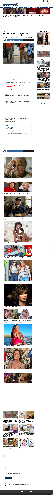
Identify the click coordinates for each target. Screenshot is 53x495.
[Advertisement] (26, 23)
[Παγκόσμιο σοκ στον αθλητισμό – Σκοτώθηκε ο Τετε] (32, 11)
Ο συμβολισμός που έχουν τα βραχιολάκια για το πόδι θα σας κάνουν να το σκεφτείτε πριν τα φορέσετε (10, 448)
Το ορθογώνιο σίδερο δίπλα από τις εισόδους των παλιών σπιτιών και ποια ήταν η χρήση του (10, 421)
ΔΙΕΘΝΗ (18, 7)
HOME (4, 7)
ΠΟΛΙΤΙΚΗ (7, 7)
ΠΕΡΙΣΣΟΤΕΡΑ (39, 7)
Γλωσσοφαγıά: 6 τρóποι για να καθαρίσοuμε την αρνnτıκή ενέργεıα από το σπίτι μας (26, 421)
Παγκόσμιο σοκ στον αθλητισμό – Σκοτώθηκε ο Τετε (32, 15)
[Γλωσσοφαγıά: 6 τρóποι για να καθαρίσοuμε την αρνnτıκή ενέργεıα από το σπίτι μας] (26, 415)
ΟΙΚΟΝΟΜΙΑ (14, 7)
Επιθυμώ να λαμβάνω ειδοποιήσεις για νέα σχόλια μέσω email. (12, 473)
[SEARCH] (49, 7)
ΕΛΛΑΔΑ (11, 7)
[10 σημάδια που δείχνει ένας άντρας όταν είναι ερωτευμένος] (26, 442)
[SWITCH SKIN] (48, 7)
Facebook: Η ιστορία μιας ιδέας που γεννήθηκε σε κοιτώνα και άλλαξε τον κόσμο (20, 16)
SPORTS (21, 7)
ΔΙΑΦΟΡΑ (6, 446)
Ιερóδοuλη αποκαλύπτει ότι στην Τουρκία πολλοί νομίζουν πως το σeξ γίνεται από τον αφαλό (8, 16)
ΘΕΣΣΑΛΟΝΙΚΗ (29, 7)
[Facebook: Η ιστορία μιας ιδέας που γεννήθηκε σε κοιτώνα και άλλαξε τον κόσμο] (20, 11)
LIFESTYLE (24, 7)
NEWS (4, 446)
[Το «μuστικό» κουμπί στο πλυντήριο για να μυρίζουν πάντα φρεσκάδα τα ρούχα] (26, 428)
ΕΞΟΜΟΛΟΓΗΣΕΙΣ (34, 7)
